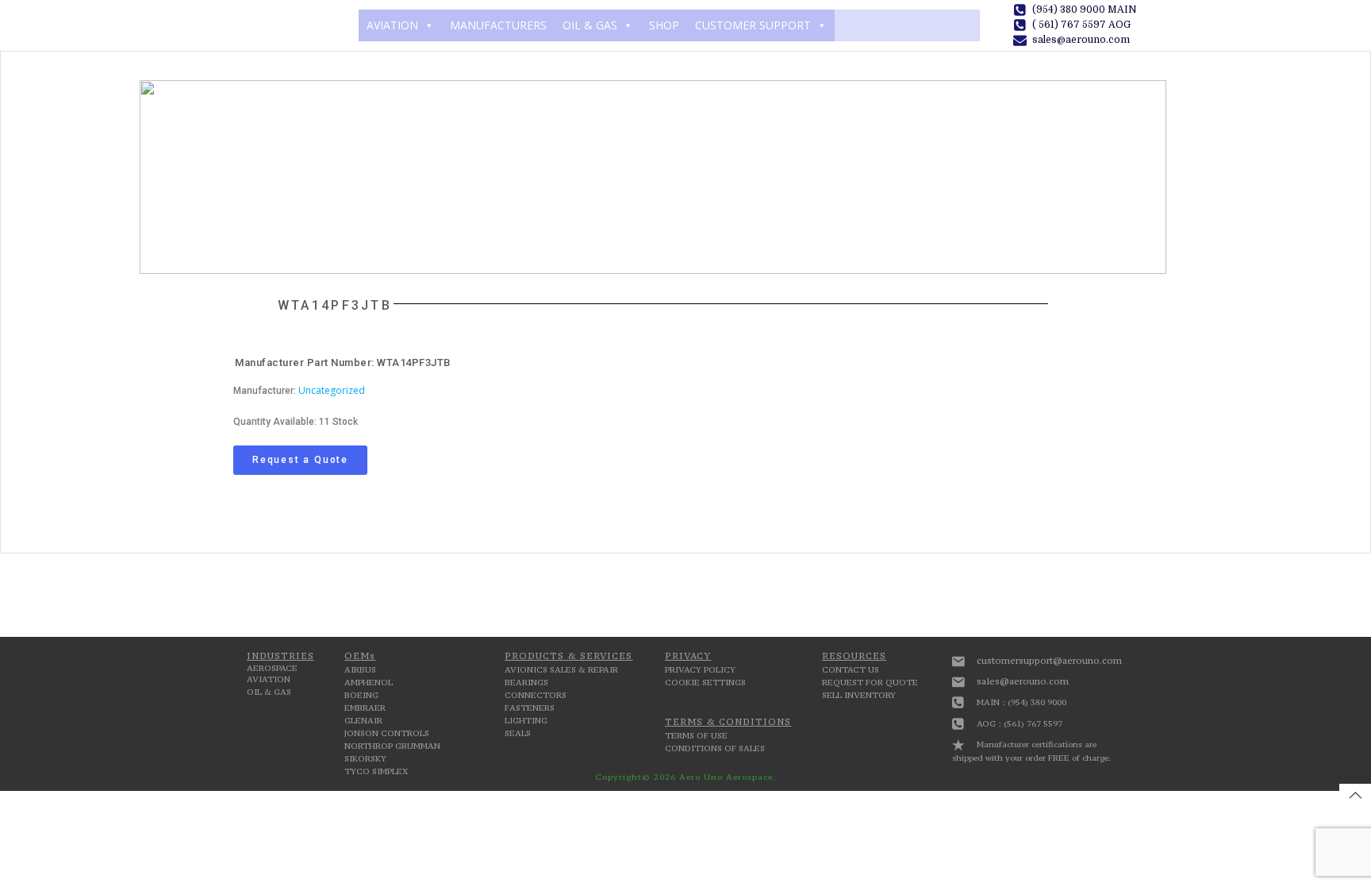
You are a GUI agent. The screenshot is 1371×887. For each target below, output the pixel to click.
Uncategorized (331, 390)
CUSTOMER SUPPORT (753, 25)
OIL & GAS (590, 25)
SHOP (664, 25)
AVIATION (392, 25)
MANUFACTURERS (498, 25)
